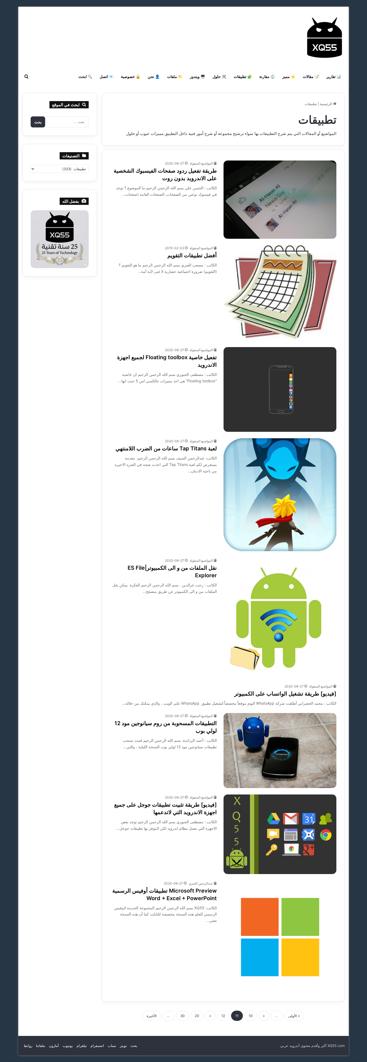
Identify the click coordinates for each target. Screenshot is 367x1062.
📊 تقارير (333, 76)
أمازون (54, 1045)
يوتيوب (68, 1045)
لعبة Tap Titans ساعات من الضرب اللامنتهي (166, 448)
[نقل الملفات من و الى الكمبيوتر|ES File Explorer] (280, 617)
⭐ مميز (288, 76)
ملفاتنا (40, 1045)
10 (251, 1016)
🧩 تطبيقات (243, 76)
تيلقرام (82, 1045)
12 (223, 1016)
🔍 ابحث (85, 76)
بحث (134, 1045)
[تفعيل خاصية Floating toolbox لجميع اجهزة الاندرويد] (280, 389)
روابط (28, 1045)
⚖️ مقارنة (267, 76)
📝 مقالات (311, 76)
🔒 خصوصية (130, 76)
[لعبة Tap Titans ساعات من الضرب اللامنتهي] (280, 494)
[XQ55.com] (324, 37)
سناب (112, 1045)
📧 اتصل (106, 76)
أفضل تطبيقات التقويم (192, 255)
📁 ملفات (174, 76)
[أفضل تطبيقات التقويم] (280, 293)
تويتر (123, 1045)
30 (182, 1016)
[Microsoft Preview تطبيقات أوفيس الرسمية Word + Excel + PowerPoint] (280, 937)
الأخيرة (152, 1016)
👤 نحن (154, 76)
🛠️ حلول (219, 76)
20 (197, 1016)
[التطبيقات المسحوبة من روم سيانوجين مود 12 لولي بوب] (280, 750)
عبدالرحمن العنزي (201, 883)
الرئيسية (326, 104)
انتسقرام (97, 1045)
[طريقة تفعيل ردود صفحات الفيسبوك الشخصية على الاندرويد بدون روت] (280, 200)
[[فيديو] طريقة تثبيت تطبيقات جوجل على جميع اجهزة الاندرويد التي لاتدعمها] (280, 834)
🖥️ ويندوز (197, 76)
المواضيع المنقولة (201, 163)
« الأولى (294, 1016)
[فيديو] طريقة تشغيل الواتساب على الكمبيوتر (285, 693)
